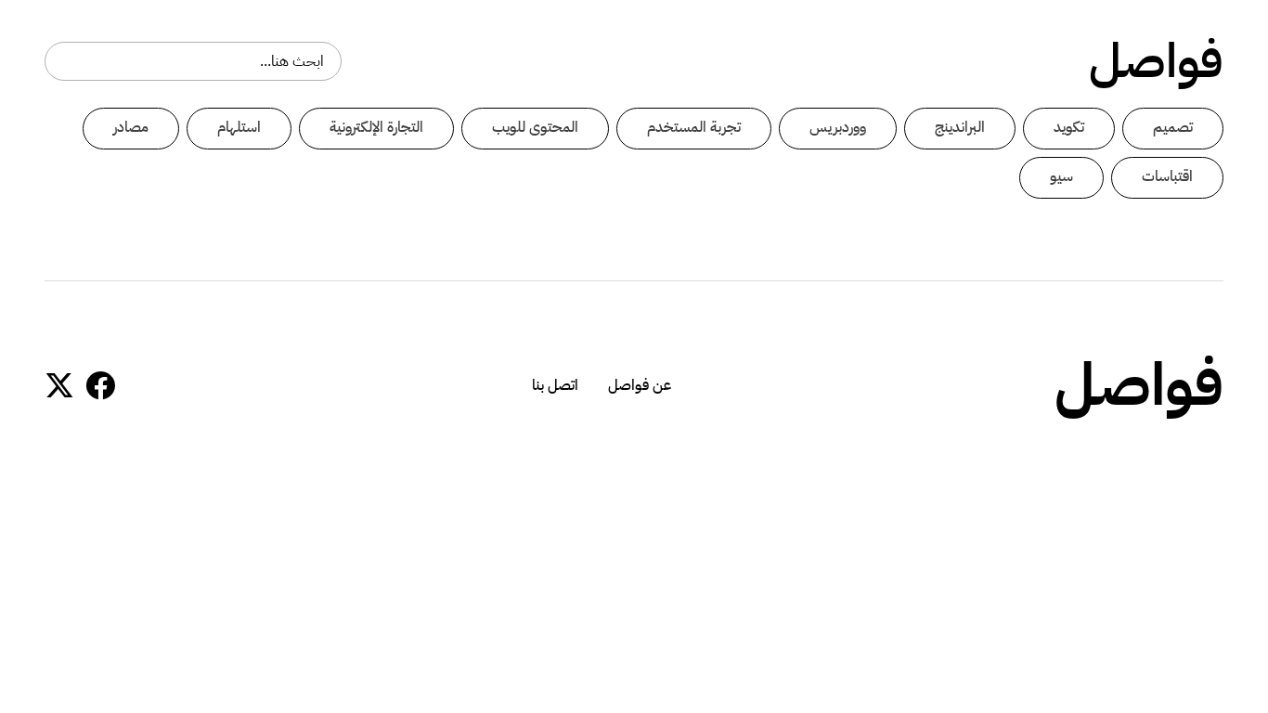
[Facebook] (100, 385)
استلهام (239, 127)
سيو (1061, 176)
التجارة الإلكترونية (376, 127)
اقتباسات (1167, 176)
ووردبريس (837, 127)
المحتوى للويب (535, 127)
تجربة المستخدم (694, 127)
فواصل (1156, 61)
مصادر (131, 127)
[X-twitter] (59, 385)
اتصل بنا (555, 385)
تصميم (1173, 127)
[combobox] (193, 61)
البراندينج (960, 127)
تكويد (1069, 127)
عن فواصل (639, 385)
